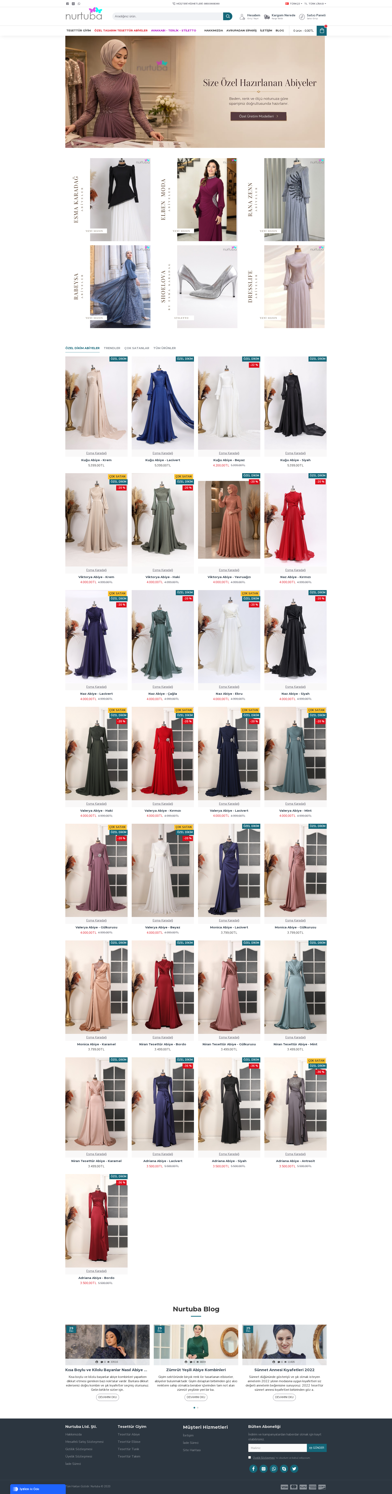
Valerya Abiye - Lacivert (229, 810)
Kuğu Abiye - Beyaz (229, 460)
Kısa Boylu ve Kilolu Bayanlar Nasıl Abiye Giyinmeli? (107, 1370)
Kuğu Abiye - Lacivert (162, 460)
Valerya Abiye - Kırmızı (163, 810)
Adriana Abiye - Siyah (229, 1161)
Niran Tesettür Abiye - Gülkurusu (229, 1044)
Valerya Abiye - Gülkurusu (96, 927)
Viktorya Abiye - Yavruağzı (229, 577)
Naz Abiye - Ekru (229, 694)
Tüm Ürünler (164, 348)
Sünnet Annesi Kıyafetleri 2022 (284, 1370)
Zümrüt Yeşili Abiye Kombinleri (196, 1370)
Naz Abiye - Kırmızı (295, 577)
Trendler (112, 348)
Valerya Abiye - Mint (295, 810)
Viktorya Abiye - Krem (96, 577)
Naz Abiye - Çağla (162, 694)
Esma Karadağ (96, 453)
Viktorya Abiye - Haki (163, 577)
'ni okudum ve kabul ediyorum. (282, 1458)
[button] (194, 1408)
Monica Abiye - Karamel (96, 1044)
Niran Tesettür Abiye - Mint (295, 1044)
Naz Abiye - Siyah (296, 694)
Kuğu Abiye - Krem (96, 460)
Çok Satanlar (136, 348)
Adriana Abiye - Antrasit (295, 1161)
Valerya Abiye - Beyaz (162, 927)
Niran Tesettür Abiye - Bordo (162, 1044)
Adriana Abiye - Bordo (96, 1278)
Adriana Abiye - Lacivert (162, 1161)
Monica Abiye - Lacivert (229, 927)
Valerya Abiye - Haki (96, 810)
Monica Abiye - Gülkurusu (295, 927)
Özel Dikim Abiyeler (82, 348)
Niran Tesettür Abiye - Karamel (96, 1161)
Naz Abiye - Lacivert (96, 694)
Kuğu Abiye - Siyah (295, 460)
